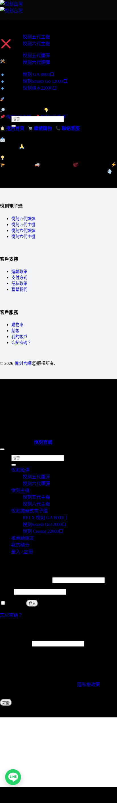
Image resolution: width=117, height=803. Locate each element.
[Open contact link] (13, 777)
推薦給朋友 (22, 103)
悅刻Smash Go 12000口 (45, 81)
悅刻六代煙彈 (36, 62)
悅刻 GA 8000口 (38, 74)
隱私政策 (19, 283)
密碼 (6, 591)
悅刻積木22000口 (40, 88)
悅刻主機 (20, 30)
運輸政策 (19, 271)
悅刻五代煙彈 (36, 55)
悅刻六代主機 (36, 43)
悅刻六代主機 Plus (29, 93)
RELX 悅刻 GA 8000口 (45, 517)
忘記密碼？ (21, 342)
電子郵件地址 (15, 643)
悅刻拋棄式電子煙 (29, 67)
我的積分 (20, 108)
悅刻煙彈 (20, 49)
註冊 (6, 703)
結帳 (15, 330)
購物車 (17, 324)
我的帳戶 (19, 336)
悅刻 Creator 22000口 (43, 531)
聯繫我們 (19, 289)
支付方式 (19, 277)
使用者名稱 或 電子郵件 (25, 580)
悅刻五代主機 (36, 36)
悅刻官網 (23, 363)
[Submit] (13, 126)
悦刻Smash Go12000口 (44, 524)
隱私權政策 (88, 684)
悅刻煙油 (20, 98)
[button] (13, 20)
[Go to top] (2, 449)
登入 (32, 603)
